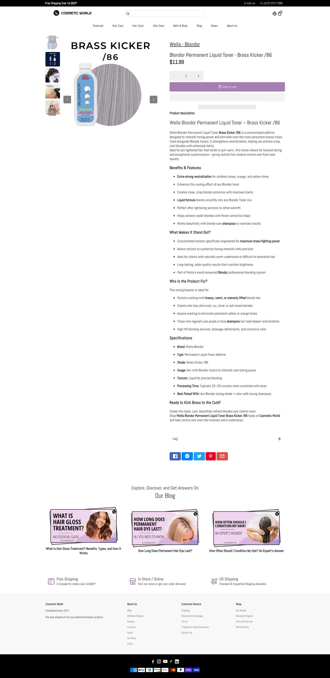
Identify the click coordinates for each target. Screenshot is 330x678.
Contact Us (186, 632)
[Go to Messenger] (187, 456)
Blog (199, 26)
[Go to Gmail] (222, 456)
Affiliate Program (135, 616)
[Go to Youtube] (165, 662)
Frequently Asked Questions (195, 627)
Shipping (185, 610)
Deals (214, 26)
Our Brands (241, 610)
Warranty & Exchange (192, 616)
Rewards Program (244, 616)
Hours (130, 632)
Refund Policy (242, 627)
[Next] (52, 112)
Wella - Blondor (185, 44)
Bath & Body (180, 26)
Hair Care (117, 26)
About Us (232, 26)
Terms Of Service (244, 621)
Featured (98, 26)
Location (131, 627)
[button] (227, 97)
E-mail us (249, 3)
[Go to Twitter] (199, 456)
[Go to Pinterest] (211, 456)
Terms (184, 621)
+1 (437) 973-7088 (271, 3)
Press (130, 643)
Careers (131, 621)
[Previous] (52, 39)
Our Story (131, 638)
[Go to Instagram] (159, 662)
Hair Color (138, 26)
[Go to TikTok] (171, 662)
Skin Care (158, 26)
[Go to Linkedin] (177, 662)
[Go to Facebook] (175, 456)
